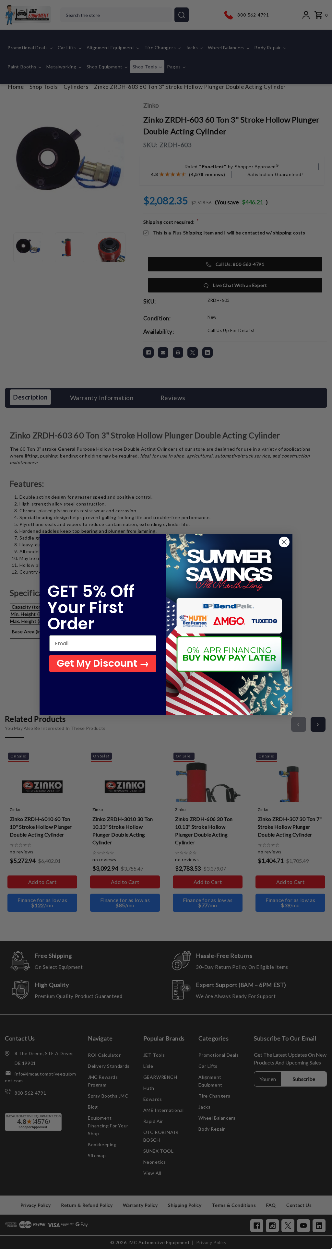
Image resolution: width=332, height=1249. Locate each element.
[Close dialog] (284, 542)
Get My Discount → (103, 663)
